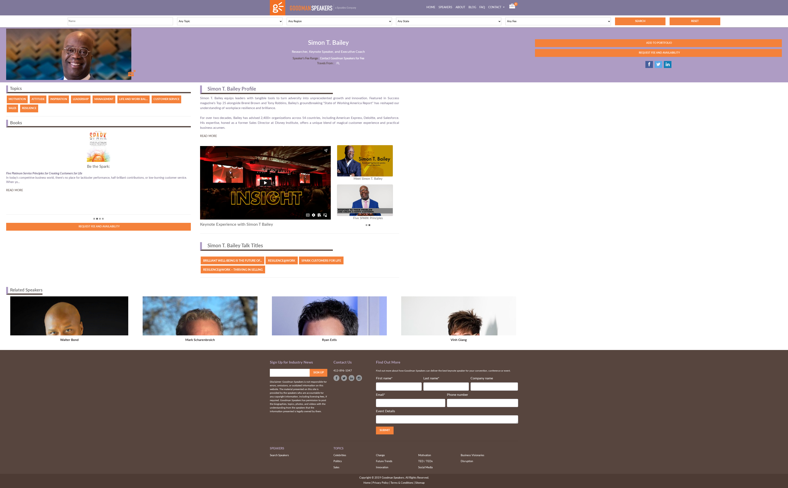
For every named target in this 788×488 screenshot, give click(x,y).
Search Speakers (279, 455)
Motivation (424, 455)
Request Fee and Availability (98, 226)
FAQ (482, 7)
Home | (367, 483)
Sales (336, 467)
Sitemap (420, 483)
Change (380, 455)
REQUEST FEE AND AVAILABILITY (658, 53)
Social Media (425, 467)
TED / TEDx (425, 461)
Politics (337, 461)
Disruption (467, 461)
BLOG (472, 7)
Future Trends (384, 461)
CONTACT (495, 7)
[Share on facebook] (649, 64)
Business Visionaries (472, 455)
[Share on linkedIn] (667, 64)
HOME (431, 7)
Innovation (382, 467)
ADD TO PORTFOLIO (658, 43)
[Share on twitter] (658, 64)
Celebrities (339, 455)
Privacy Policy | (381, 483)
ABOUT (460, 7)
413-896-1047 (342, 370)
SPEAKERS (445, 7)
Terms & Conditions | (403, 483)
